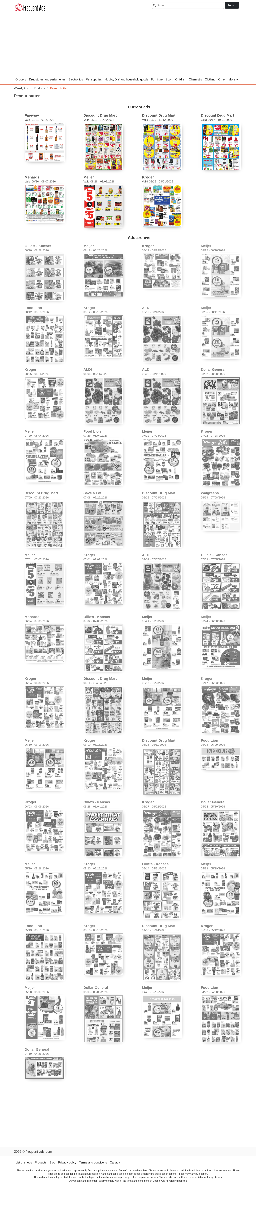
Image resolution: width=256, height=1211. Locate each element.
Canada (115, 1162)
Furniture (157, 79)
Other (222, 79)
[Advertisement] (128, 46)
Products (41, 1162)
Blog (52, 1162)
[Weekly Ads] (30, 8)
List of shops (23, 1162)
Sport (168, 79)
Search (231, 5)
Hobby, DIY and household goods (126, 79)
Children (180, 79)
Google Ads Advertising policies (170, 1180)
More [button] (232, 79)
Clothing (210, 79)
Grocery (20, 79)
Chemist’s (195, 79)
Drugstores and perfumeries (47, 79)
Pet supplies (94, 79)
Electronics (75, 79)
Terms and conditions (93, 1162)
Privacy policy (67, 1162)
